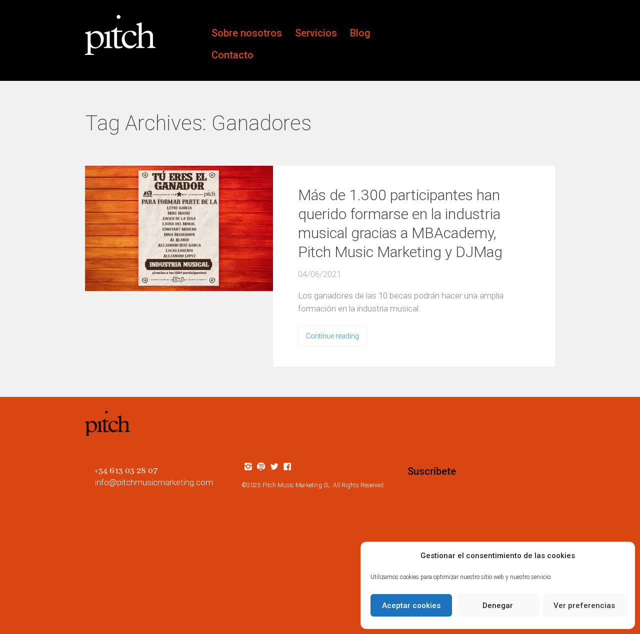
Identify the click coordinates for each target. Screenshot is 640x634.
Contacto (233, 55)
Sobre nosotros (247, 33)
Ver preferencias (584, 605)
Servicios (316, 33)
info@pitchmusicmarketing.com (154, 482)
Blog (360, 33)
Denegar (497, 605)
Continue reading (332, 336)
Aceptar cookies (411, 605)
